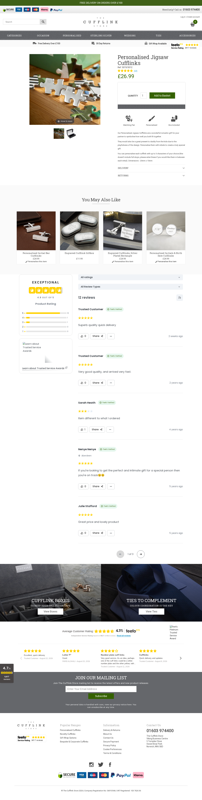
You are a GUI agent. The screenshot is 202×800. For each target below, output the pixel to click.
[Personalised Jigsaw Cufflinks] (59, 133)
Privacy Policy (109, 745)
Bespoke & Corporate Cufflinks (74, 741)
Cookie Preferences (112, 749)
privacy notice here (122, 705)
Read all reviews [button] (124, 636)
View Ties (151, 611)
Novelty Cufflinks (67, 734)
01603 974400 (191, 9)
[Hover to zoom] (64, 89)
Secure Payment (111, 741)
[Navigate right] (181, 658)
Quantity (133, 96)
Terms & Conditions (112, 753)
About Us (107, 734)
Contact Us (108, 738)
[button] (127, 71)
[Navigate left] (21, 658)
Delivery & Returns (111, 730)
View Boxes (50, 611)
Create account (193, 17)
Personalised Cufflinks (70, 730)
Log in (183, 17)
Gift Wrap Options (68, 738)
